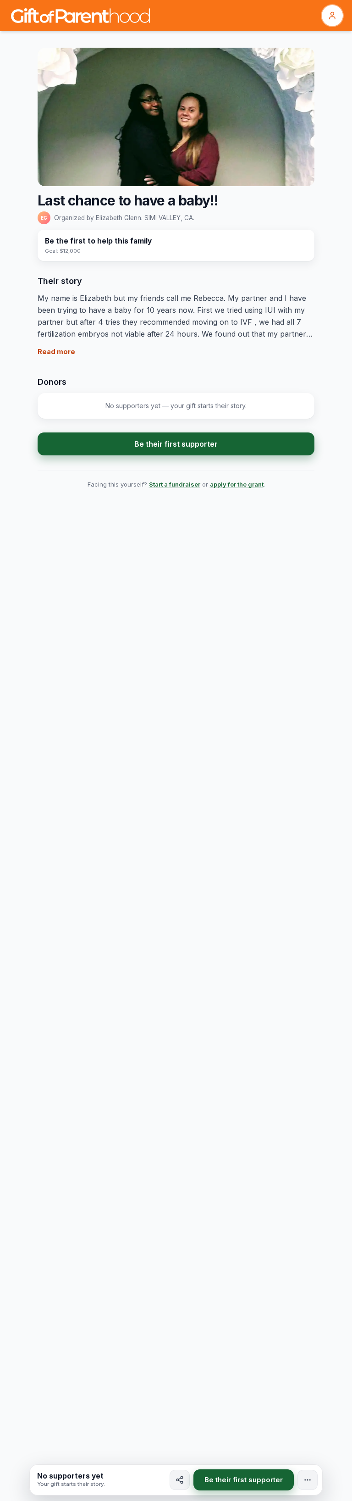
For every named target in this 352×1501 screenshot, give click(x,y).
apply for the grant (237, 484)
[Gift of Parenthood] (80, 15)
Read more (56, 351)
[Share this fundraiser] (180, 1480)
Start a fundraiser (174, 484)
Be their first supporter (176, 444)
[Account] (332, 15)
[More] (307, 1480)
